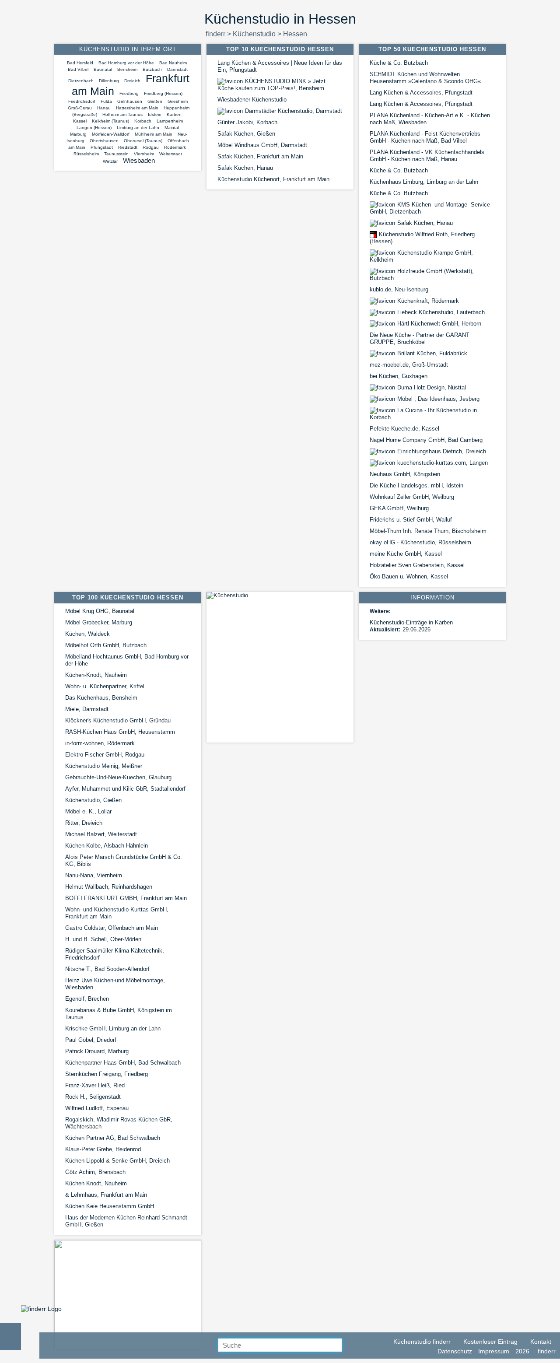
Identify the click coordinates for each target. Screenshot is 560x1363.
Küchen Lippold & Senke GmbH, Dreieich (117, 1160)
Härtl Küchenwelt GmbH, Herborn (439, 323)
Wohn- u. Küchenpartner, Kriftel (104, 686)
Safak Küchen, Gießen (246, 133)
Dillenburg (109, 80)
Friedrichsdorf (81, 101)
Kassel (80, 121)
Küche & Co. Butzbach (399, 63)
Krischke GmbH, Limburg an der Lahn (113, 1028)
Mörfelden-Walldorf (111, 134)
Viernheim (144, 153)
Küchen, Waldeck (87, 634)
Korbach (142, 121)
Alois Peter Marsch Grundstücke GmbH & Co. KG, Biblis (123, 860)
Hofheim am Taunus (122, 114)
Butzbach (152, 69)
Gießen (154, 101)
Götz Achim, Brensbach (95, 1172)
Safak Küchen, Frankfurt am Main (260, 156)
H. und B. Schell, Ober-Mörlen (103, 939)
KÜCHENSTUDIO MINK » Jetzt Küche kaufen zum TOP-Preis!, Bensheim (271, 84)
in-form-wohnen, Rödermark (100, 743)
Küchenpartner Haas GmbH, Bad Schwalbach (123, 1062)
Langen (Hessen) (94, 127)
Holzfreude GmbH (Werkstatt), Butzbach (422, 274)
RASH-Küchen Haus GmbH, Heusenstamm (120, 732)
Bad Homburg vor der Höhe (126, 62)
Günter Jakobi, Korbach (247, 122)
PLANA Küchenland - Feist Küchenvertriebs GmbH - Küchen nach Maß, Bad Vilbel (425, 137)
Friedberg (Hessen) (163, 93)
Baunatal (103, 69)
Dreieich (132, 80)
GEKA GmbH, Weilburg (399, 508)
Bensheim (127, 69)
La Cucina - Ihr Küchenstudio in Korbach (423, 413)
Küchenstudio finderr (421, 1341)
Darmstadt (177, 69)
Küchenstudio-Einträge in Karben (411, 622)
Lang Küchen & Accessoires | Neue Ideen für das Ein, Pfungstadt (279, 66)
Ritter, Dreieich (83, 823)
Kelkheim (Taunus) (110, 121)
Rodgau (151, 147)
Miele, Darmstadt (86, 709)
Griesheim (178, 101)
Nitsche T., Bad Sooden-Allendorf (107, 969)
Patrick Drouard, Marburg (97, 1051)
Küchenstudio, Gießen (93, 800)
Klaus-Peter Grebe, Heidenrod (103, 1149)
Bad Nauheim (173, 62)
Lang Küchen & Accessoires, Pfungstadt (421, 92)
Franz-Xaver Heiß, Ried (95, 1085)
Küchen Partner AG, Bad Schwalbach (112, 1138)
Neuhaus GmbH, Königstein (405, 474)
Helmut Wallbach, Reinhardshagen (108, 886)
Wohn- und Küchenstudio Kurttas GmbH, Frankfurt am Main (116, 913)
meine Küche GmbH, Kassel (406, 553)
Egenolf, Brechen (87, 998)
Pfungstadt (102, 147)
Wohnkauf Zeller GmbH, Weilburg (412, 497)
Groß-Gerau (80, 107)
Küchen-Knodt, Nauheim (96, 675)
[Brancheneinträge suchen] (349, 1345)
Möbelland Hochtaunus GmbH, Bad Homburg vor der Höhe (127, 660)
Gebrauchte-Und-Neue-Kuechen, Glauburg (118, 777)
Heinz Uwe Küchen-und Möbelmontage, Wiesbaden (115, 984)
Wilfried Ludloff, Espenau (97, 1108)
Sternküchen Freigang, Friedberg (106, 1074)
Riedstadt (127, 147)
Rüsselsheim (86, 153)
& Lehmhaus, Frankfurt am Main (106, 1194)
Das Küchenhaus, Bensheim (101, 697)
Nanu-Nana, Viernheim (93, 875)
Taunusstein (116, 153)
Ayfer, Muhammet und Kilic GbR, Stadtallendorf (125, 788)
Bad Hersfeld (80, 62)
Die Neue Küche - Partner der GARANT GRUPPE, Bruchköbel (419, 338)
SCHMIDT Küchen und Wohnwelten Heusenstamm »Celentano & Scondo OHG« (425, 77)
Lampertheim (170, 121)
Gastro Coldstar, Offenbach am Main (111, 928)
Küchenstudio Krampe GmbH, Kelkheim (421, 256)
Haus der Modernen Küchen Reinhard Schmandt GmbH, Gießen (126, 1221)
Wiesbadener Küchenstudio (252, 99)
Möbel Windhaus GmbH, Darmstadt (262, 145)
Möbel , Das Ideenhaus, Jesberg (438, 399)
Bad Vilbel (78, 69)
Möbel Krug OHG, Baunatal (99, 611)
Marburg (78, 134)
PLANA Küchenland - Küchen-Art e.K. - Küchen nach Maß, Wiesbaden (430, 119)
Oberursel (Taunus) (143, 140)
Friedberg (129, 93)
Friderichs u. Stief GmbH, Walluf (411, 519)
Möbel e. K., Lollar (88, 811)
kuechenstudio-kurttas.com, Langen (442, 462)
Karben (174, 114)
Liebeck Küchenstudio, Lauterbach (441, 312)
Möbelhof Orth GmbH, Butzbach (106, 645)
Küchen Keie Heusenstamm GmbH (109, 1206)
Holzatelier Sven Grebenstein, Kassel (417, 565)
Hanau (104, 107)
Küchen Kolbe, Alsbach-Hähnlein (106, 845)
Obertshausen (104, 140)
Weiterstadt (170, 153)
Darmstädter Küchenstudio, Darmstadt (293, 111)
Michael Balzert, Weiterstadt (101, 834)
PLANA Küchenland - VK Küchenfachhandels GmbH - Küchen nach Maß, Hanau (427, 155)
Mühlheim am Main (153, 134)
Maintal (171, 127)
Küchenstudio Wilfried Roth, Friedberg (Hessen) (422, 238)
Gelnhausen (129, 101)
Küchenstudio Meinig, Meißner (103, 766)
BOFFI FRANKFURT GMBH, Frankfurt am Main (126, 898)
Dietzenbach (81, 80)
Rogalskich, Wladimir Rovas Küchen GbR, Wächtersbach (118, 1123)
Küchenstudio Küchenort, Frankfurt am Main (273, 179)
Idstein (154, 114)
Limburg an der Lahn (138, 127)
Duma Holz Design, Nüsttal (431, 387)
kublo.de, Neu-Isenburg (399, 289)
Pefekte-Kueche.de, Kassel (404, 428)
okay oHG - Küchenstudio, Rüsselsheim (420, 542)
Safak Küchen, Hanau (245, 168)
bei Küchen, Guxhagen (398, 376)
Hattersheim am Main (137, 107)
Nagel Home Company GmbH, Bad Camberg (426, 440)
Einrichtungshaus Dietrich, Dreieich (441, 451)
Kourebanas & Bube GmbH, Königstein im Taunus (118, 1013)
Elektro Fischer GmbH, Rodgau (104, 754)
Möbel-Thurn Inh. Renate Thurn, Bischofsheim (428, 531)
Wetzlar (110, 161)
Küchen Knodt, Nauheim (96, 1183)
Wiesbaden (139, 160)
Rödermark (175, 147)
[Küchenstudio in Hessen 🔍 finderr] (41, 1308)
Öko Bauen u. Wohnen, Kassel (409, 576)
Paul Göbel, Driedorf (90, 1040)
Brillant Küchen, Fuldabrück (432, 353)
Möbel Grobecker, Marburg (98, 622)
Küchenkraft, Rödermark (428, 301)
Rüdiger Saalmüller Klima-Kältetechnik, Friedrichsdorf (114, 954)
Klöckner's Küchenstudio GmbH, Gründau (118, 720)
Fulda (106, 101)
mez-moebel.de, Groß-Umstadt (409, 364)
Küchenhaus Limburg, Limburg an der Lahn (424, 182)
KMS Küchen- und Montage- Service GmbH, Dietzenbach (430, 208)
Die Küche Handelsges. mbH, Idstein (416, 485)
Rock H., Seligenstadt (93, 1096)
